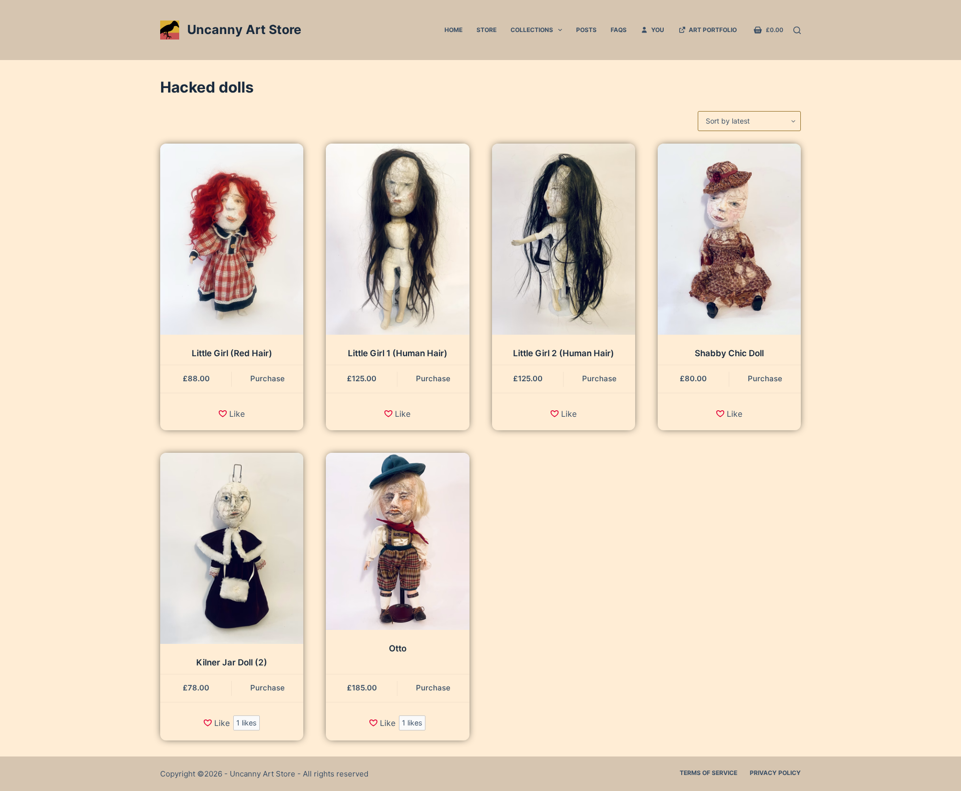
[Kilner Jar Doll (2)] (231, 548)
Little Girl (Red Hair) (232, 353)
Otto (397, 648)
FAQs (619, 30)
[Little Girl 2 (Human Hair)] (563, 239)
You (656, 30)
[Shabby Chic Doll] (729, 239)
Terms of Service (708, 772)
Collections (532, 30)
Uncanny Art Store (244, 29)
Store (486, 30)
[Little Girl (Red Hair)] (231, 239)
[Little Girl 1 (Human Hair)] (397, 239)
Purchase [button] (267, 378)
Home (453, 30)
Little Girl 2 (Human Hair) (563, 353)
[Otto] (397, 541)
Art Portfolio (711, 30)
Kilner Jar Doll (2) (231, 662)
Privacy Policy (775, 772)
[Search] (797, 30)
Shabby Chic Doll (729, 353)
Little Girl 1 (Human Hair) (397, 353)
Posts (586, 30)
